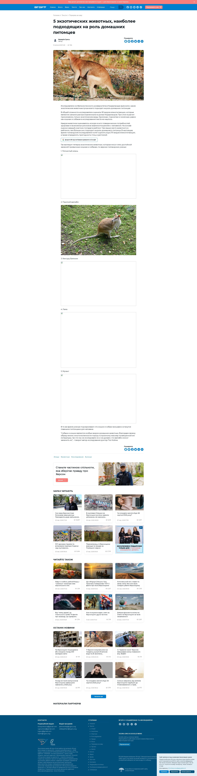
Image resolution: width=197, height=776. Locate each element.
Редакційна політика (97, 764)
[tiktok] (140, 7)
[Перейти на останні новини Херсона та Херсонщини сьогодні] (40, 7)
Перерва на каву (75, 15)
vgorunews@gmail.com (46, 729)
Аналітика (94, 731)
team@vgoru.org (44, 734)
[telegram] (137, 7)
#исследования (77, 457)
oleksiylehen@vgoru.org (68, 729)
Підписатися (124, 744)
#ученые (88, 457)
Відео (67, 7)
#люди (56, 457)
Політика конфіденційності (99, 767)
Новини (53, 7)
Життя (93, 749)
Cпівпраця (101, 7)
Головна (56, 15)
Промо (93, 746)
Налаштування (186, 771)
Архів (91, 757)
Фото (93, 741)
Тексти (74, 7)
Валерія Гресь (64, 39)
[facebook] (127, 7)
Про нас (82, 7)
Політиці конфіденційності (177, 768)
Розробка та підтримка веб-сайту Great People (136, 769)
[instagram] (130, 7)
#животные (65, 457)
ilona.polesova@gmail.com (47, 726)
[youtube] (134, 7)
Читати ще (98, 696)
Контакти (91, 7)
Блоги (60, 7)
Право (93, 739)
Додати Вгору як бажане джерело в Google (80, 140)
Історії (93, 729)
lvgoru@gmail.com (44, 731)
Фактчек (94, 734)
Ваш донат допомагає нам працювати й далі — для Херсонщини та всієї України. (98, 2)
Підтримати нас (152, 7)
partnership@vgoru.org (67, 726)
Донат (60, 480)
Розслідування (96, 736)
